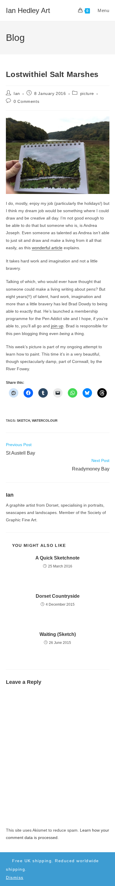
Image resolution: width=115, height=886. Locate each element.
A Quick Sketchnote (57, 557)
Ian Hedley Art (28, 10)
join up (57, 326)
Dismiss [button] (15, 877)
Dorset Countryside (58, 596)
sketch (23, 420)
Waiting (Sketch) (58, 634)
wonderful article (47, 247)
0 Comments (26, 101)
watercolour (45, 420)
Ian (17, 93)
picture (87, 93)
